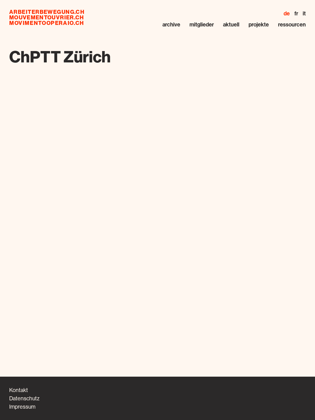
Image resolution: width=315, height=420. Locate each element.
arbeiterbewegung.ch (47, 12)
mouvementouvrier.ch (46, 17)
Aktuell (231, 24)
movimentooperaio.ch (46, 23)
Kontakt (18, 390)
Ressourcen (292, 24)
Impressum (22, 406)
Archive (171, 24)
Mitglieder (201, 24)
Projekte (259, 24)
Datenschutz (24, 398)
